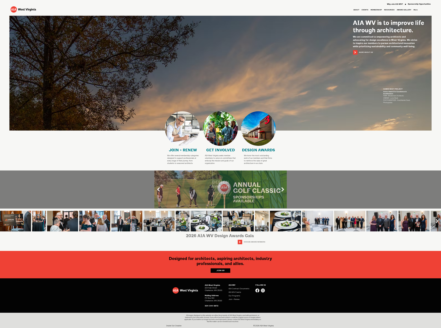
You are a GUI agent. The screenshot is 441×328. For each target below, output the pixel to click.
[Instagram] (263, 290)
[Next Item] (282, 189)
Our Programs (234, 296)
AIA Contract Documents (239, 289)
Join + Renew (234, 299)
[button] (356, 10)
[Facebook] (257, 290)
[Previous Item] (158, 189)
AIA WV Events (235, 292)
